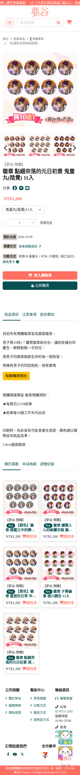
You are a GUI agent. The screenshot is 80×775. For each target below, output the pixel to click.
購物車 (31, 536)
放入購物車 (43, 275)
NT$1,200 (13, 536)
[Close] (70, 731)
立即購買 (41, 285)
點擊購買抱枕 (16, 376)
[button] (69, 23)
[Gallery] (40, 148)
